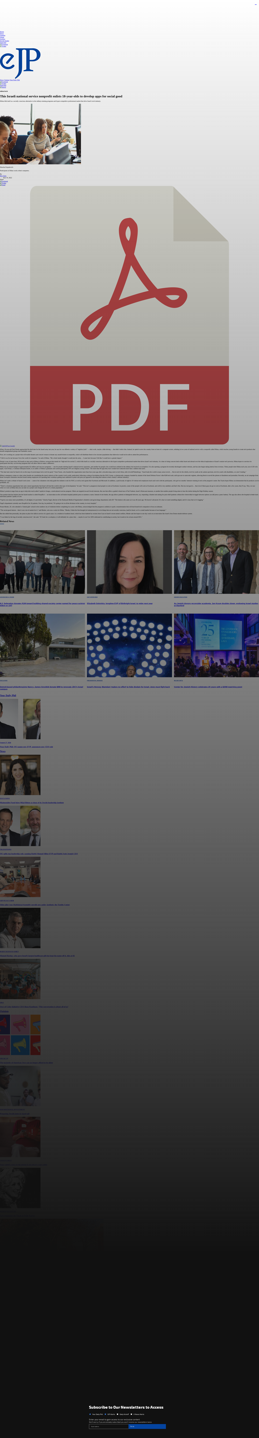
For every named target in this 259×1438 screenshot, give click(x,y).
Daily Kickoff (124, 1414)
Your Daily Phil (97, 1414)
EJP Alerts (111, 1414)
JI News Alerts (139, 1414)
